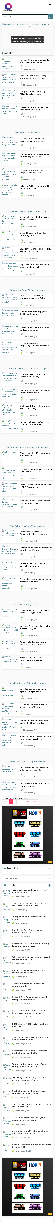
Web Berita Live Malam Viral (27, 132)
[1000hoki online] (19, 824)
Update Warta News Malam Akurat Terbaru (27, 447)
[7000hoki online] (19, 835)
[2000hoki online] (35, 845)
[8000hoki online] (19, 814)
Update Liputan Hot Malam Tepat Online (27, 211)
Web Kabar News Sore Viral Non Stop (27, 526)
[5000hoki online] (35, 824)
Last (35, 801)
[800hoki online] (19, 845)
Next (28, 801)
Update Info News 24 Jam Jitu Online (27, 290)
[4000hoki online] (19, 856)
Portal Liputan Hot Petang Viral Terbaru (27, 683)
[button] (6, 36)
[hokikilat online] (35, 814)
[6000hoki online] (35, 856)
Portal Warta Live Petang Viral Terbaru (27, 761)
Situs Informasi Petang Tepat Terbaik (27, 604)
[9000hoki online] (35, 835)
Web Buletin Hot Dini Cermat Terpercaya (27, 368)
